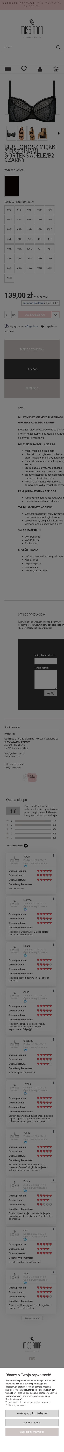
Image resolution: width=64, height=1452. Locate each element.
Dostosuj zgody (32, 1422)
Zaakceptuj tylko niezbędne (32, 1413)
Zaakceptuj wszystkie (32, 1431)
